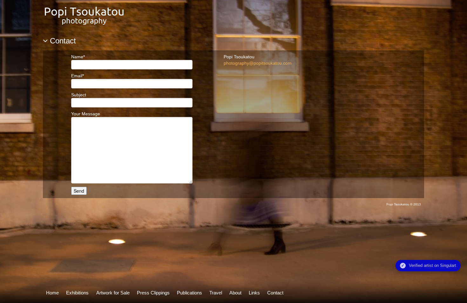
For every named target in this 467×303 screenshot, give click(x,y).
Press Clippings (153, 292)
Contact (275, 292)
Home (52, 292)
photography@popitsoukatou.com (258, 63)
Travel (215, 292)
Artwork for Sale (113, 292)
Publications (189, 292)
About (235, 292)
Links (254, 292)
